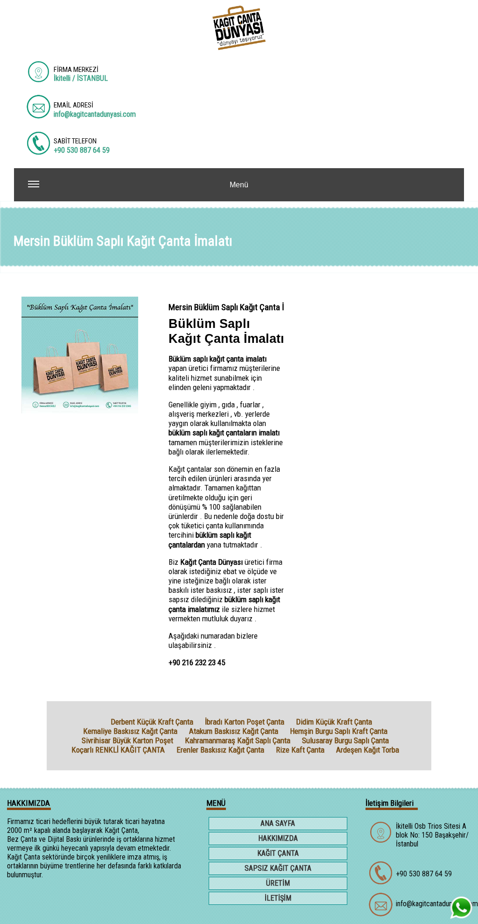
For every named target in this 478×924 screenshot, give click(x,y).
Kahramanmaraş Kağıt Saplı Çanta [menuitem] (237, 740)
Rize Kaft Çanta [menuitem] (300, 749)
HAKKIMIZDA (278, 838)
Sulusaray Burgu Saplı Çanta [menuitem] (345, 740)
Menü (239, 185)
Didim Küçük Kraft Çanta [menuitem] (334, 721)
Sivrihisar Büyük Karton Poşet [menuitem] (127, 740)
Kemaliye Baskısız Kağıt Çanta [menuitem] (130, 731)
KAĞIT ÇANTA (278, 853)
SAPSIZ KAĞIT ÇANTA (278, 868)
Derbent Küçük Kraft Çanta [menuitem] (152, 721)
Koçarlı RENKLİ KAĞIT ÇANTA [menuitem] (118, 749)
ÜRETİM (278, 883)
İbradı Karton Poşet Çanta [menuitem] (244, 721)
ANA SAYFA (277, 823)
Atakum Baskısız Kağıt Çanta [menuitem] (233, 731)
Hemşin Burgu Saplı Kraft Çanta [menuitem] (338, 731)
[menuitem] (99, 721)
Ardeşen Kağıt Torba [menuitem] (367, 749)
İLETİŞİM (278, 898)
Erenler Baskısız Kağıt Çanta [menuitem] (220, 749)
